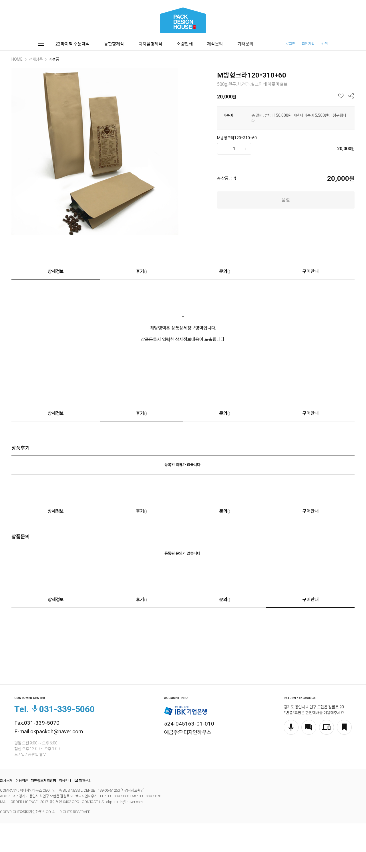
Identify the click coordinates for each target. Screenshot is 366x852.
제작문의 (215, 44)
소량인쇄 (185, 44)
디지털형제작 (150, 44)
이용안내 (65, 780)
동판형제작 (114, 44)
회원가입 (308, 43)
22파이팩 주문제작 (72, 44)
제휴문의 (85, 780)
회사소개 (6, 780)
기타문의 (245, 44)
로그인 (290, 43)
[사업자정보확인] (132, 790)
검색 (324, 43)
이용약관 (21, 780)
